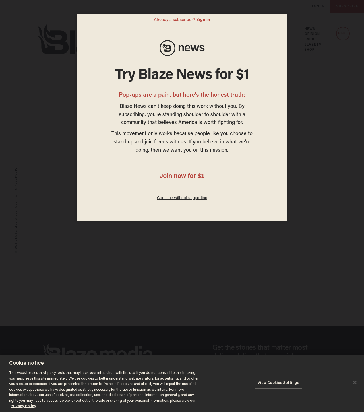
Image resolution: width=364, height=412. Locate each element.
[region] (182, 383)
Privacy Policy (23, 406)
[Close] (355, 382)
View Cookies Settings (278, 383)
